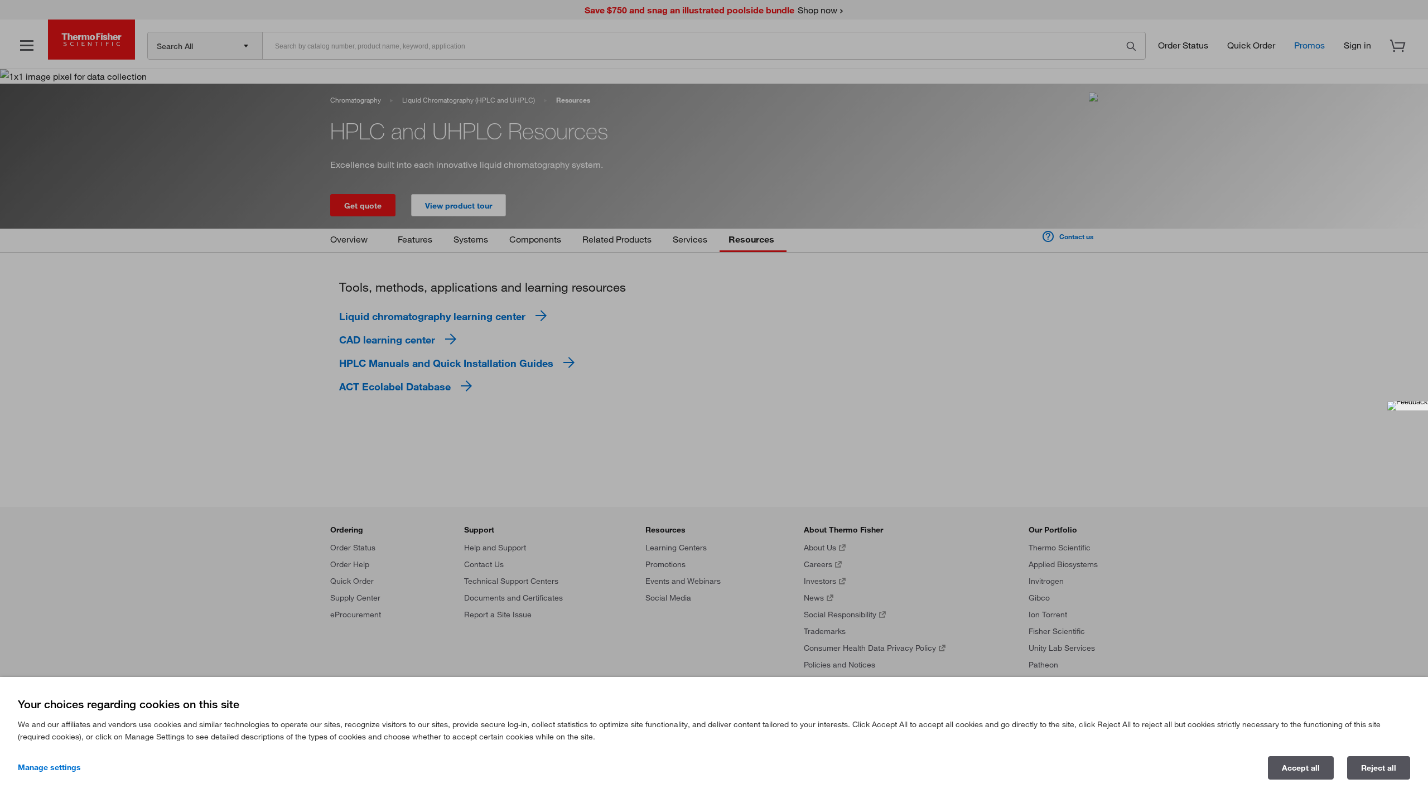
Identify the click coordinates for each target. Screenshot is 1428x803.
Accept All (1301, 768)
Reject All (1378, 768)
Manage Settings (49, 767)
